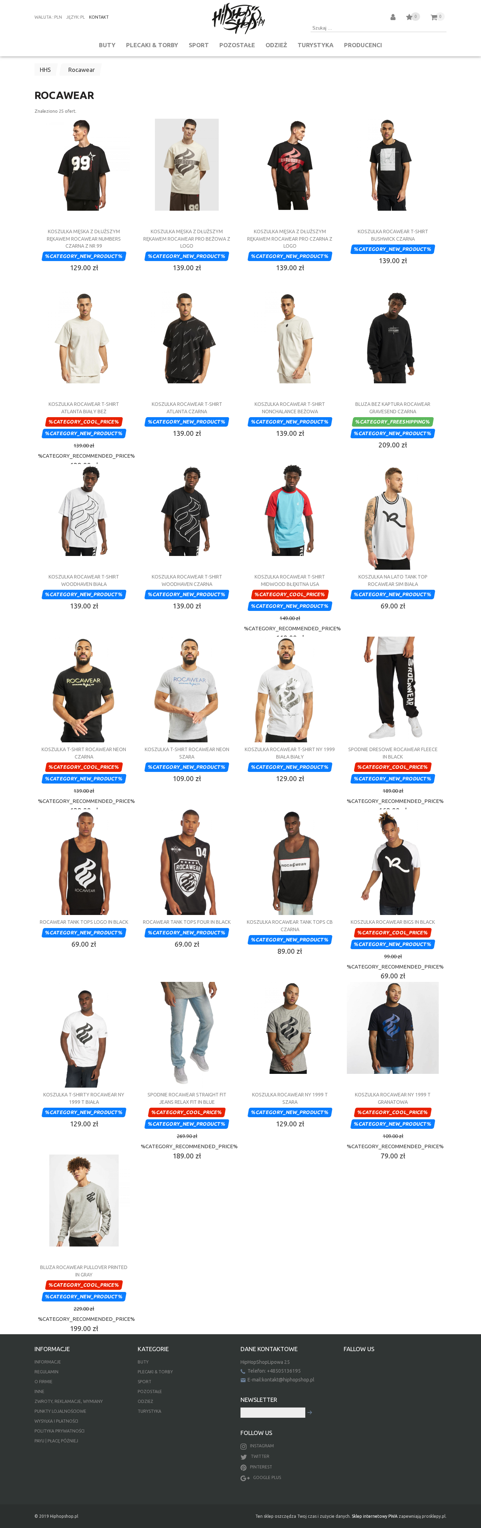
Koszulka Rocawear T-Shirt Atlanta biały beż (84, 407)
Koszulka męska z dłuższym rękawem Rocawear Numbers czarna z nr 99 (84, 238)
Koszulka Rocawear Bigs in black (393, 922)
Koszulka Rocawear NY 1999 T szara (290, 1098)
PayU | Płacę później (56, 1441)
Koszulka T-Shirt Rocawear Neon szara (187, 753)
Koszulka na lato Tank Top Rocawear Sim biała (392, 580)
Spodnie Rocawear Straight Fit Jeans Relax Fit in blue (187, 1098)
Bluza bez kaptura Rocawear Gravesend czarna (392, 407)
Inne (39, 1391)
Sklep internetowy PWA (375, 1516)
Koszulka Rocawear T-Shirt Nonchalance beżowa (290, 407)
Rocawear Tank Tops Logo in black (84, 922)
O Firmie (43, 1381)
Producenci (363, 45)
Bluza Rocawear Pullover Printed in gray (83, 1270)
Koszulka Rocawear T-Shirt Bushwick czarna (393, 235)
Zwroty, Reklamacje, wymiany (69, 1401)
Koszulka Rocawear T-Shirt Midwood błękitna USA (290, 580)
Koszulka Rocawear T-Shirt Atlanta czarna (187, 407)
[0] (409, 18)
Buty (107, 45)
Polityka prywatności (60, 1431)
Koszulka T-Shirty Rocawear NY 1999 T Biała (83, 1098)
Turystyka (315, 45)
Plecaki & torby (152, 45)
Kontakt (99, 17)
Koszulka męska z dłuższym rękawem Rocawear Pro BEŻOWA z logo (186, 238)
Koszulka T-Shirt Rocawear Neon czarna (84, 753)
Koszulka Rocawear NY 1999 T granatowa (393, 1098)
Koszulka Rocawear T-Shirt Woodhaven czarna (187, 580)
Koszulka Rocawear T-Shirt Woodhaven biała (84, 580)
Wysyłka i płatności (56, 1421)
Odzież (276, 45)
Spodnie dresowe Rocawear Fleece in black (393, 753)
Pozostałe (237, 45)
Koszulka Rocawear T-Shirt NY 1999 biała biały (290, 753)
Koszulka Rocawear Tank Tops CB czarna (290, 925)
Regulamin (46, 1371)
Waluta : (44, 17)
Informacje (48, 1362)
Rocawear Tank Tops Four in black (187, 922)
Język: (73, 17)
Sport (199, 45)
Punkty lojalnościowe (60, 1411)
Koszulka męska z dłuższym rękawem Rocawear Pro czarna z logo (289, 238)
